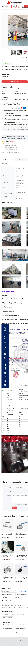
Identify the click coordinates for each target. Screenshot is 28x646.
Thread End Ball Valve (6, 594)
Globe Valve (4, 597)
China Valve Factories (8, 625)
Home (2, 10)
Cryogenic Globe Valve (8, 617)
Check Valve (13, 614)
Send (14, 508)
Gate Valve (5, 614)
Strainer (17, 597)
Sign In (3, 152)
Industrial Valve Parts (8, 628)
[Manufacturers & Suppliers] (14, 2)
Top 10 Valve (18, 632)
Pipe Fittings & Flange (6, 600)
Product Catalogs (22, 591)
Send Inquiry (14, 81)
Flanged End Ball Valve (20, 594)
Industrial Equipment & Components (13, 10)
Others (16, 600)
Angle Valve (22, 614)
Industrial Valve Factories (22, 625)
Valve (23, 10)
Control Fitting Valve (7, 632)
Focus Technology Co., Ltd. (18, 640)
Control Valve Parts (20, 628)
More (2, 635)
